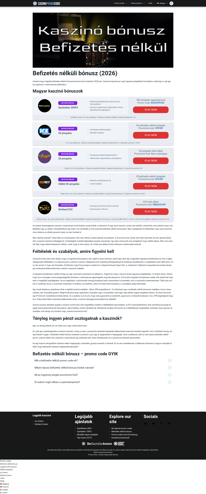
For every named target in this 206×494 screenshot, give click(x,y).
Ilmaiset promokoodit (120, 438)
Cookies (100, 455)
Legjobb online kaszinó (8, 467)
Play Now (151, 109)
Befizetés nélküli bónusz (121, 431)
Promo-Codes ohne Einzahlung (124, 434)
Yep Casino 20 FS (84, 438)
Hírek (150, 3)
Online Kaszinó (136, 3)
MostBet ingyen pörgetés (87, 434)
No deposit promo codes (121, 428)
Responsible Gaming (111, 455)
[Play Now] (44, 105)
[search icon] (171, 3)
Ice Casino (39, 421)
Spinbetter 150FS (84, 431)
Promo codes (119, 3)
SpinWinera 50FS (84, 428)
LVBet (2, 478)
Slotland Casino (41, 424)
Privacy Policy (92, 455)
